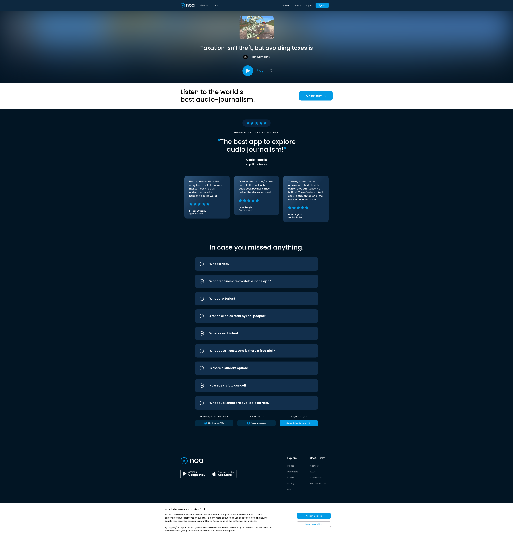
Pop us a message (258, 423)
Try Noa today (313, 95)
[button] (251, 264)
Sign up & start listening (296, 423)
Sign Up (322, 5)
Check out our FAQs (216, 423)
